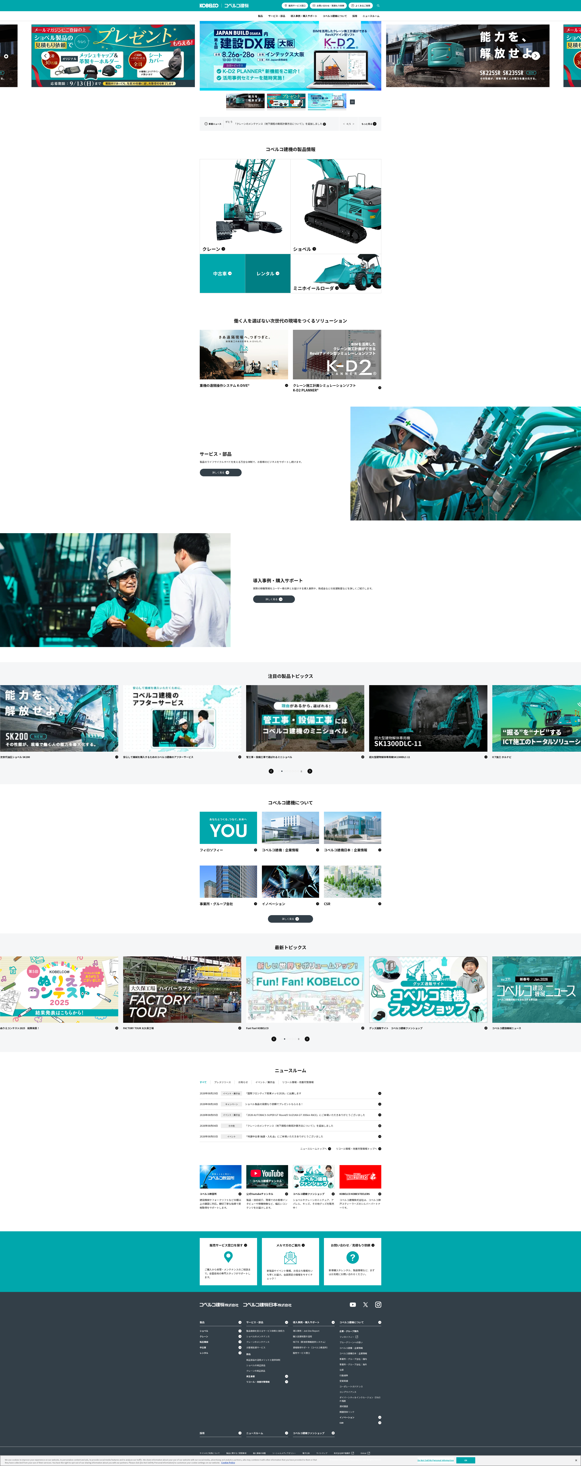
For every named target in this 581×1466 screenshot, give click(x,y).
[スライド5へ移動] (290, 771)
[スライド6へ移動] (293, 771)
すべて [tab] (203, 1082)
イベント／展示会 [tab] (265, 1082)
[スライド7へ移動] (295, 771)
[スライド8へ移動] (298, 771)
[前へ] (45, 56)
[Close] (576, 1460)
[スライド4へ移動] (287, 771)
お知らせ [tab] (243, 1082)
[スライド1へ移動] (245, 102)
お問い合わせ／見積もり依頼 (330, 5)
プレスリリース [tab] (222, 1082)
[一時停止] (352, 101)
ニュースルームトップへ (313, 1148)
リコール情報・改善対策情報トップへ (356, 1148)
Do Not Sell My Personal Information (436, 1460)
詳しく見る (218, 472)
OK (465, 1460)
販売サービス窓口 (297, 5)
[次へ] (535, 56)
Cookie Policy (228, 1462)
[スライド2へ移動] (286, 102)
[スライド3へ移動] (327, 102)
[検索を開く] (378, 6)
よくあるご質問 (362, 5)
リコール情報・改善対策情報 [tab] (298, 1082)
